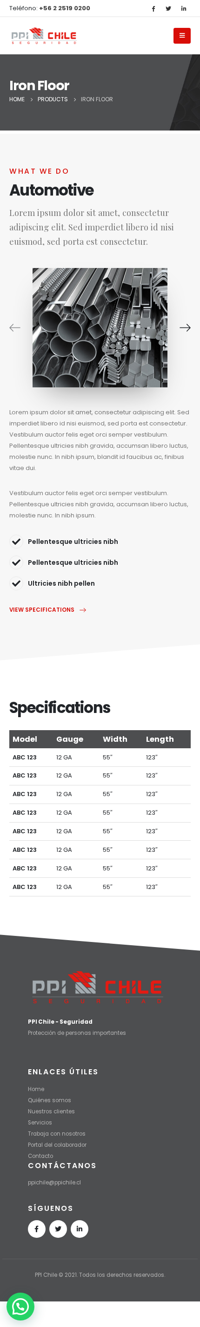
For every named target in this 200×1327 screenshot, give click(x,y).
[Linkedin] (79, 1229)
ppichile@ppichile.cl (54, 1182)
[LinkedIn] (183, 8)
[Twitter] (168, 8)
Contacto (40, 1156)
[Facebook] (153, 8)
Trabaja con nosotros (57, 1133)
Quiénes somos (49, 1100)
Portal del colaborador (57, 1145)
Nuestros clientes (51, 1111)
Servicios (40, 1122)
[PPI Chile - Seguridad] (44, 35)
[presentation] (14, 327)
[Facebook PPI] (37, 1229)
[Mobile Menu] (182, 36)
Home (36, 1089)
